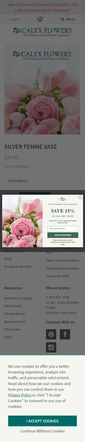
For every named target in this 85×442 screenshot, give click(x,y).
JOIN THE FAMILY (62, 235)
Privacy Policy (19, 395)
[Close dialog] (80, 197)
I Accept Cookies (42, 421)
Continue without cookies (42, 431)
